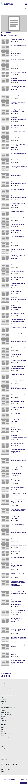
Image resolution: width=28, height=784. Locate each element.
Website (3, 746)
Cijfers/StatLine (4, 686)
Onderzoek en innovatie (6, 733)
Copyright (3, 748)
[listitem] (2, 676)
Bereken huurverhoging (6, 688)
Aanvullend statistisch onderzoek (8, 695)
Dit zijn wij (3, 731)
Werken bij (3, 735)
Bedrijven (3, 710)
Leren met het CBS (5, 737)
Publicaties (3, 699)
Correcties (3, 739)
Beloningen (3, 720)
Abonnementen (4, 759)
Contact (2, 727)
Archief (2, 757)
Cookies (2, 751)
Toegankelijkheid (5, 753)
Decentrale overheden (6, 714)
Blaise (2, 703)
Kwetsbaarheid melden (6, 755)
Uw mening (23, 783)
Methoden (3, 701)
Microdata (3, 693)
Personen (3, 716)
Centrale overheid (5, 712)
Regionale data (4, 697)
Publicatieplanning (5, 769)
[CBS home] (7, 3)
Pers (2, 729)
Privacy (2, 718)
